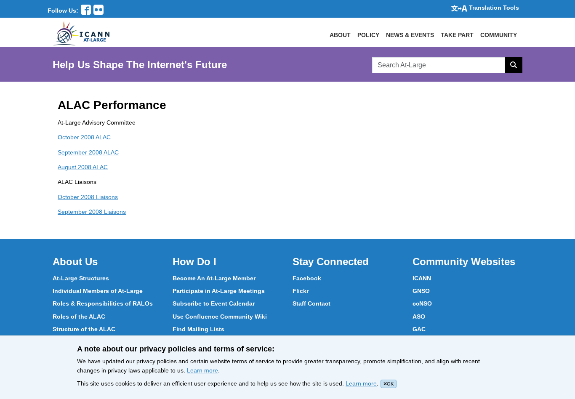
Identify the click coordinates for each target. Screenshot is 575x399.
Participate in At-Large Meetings (219, 290)
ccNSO (422, 303)
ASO (419, 316)
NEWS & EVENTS (410, 35)
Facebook (307, 278)
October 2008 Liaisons (88, 197)
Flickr (301, 290)
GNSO (421, 290)
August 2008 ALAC (83, 167)
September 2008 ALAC (88, 152)
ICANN (422, 278)
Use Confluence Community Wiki (220, 316)
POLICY (368, 35)
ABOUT (340, 35)
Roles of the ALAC (79, 316)
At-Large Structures (81, 278)
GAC (419, 329)
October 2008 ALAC (84, 137)
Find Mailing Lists (198, 329)
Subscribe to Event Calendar (214, 303)
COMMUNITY (498, 35)
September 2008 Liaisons (92, 211)
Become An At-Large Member (214, 278)
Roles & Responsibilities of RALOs (103, 303)
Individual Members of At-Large (98, 290)
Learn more (202, 370)
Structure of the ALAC (84, 329)
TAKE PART (457, 35)
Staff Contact (311, 303)
